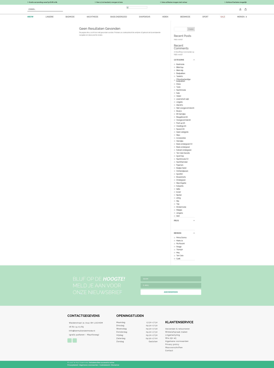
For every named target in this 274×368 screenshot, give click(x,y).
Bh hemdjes (181, 114)
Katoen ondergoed (183, 150)
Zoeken (191, 29)
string (178, 198)
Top (177, 204)
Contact (169, 351)
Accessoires (181, 138)
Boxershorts (181, 177)
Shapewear (144, 17)
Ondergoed (180, 180)
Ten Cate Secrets (183, 153)
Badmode (70, 17)
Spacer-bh (180, 129)
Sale (223, 17)
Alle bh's (179, 105)
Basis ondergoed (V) (184, 144)
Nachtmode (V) (182, 159)
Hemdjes (179, 141)
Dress (178, 84)
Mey (178, 253)
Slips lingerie (181, 183)
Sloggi (178, 247)
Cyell (178, 259)
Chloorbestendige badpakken (183, 80)
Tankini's (179, 76)
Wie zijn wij (170, 338)
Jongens (179, 213)
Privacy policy (172, 344)
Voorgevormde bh (183, 120)
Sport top (180, 156)
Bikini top (179, 67)
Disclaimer (115, 365)
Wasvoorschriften (174, 347)
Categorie (179, 60)
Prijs (176, 220)
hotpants (179, 186)
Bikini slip (179, 70)
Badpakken (180, 73)
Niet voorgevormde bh (185, 108)
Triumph (179, 250)
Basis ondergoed (118, 17)
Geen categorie (182, 132)
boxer (178, 192)
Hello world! (178, 39)
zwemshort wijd (182, 99)
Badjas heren (181, 168)
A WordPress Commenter (183, 52)
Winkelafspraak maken (176, 332)
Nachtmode (92, 17)
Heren (165, 17)
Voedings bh (181, 126)
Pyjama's (179, 165)
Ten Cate (179, 256)
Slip (177, 201)
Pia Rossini (180, 244)
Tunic (178, 87)
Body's (179, 111)
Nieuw (30, 17)
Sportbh (179, 174)
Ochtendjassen (182, 171)
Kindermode (181, 207)
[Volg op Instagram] (75, 340)
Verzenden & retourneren (177, 329)
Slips (178, 135)
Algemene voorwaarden (177, 341)
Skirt (178, 216)
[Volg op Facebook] (69, 340)
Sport (205, 17)
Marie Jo (179, 241)
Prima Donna (181, 238)
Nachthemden (182, 162)
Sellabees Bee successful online (101, 362)
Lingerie (49, 17)
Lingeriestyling (172, 335)
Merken (177, 233)
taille (178, 189)
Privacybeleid (72, 365)
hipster (179, 195)
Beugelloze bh (182, 117)
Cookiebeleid (104, 365)
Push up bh (180, 123)
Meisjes (179, 210)
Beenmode (185, 17)
